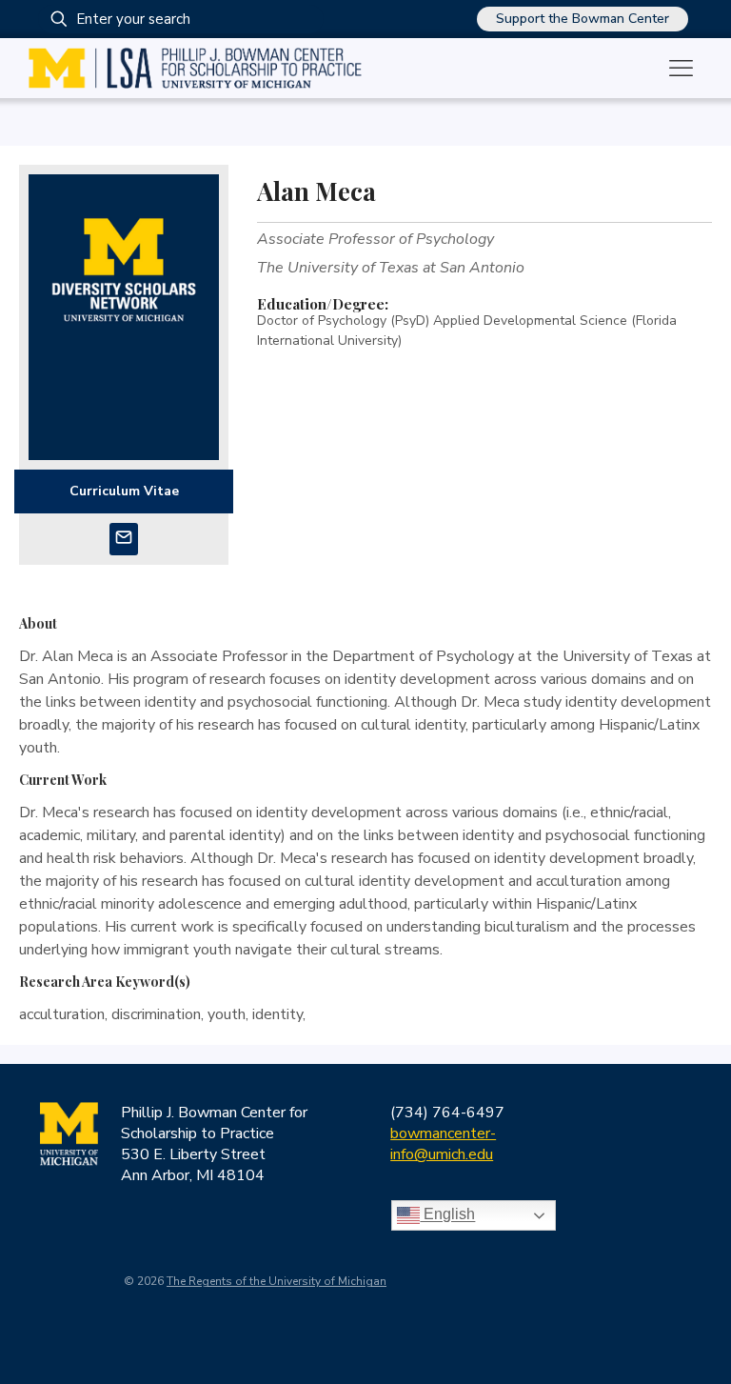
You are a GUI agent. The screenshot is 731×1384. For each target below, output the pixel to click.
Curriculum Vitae (124, 491)
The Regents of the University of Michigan (276, 1281)
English (447, 1215)
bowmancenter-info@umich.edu (443, 1144)
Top (685, 1338)
